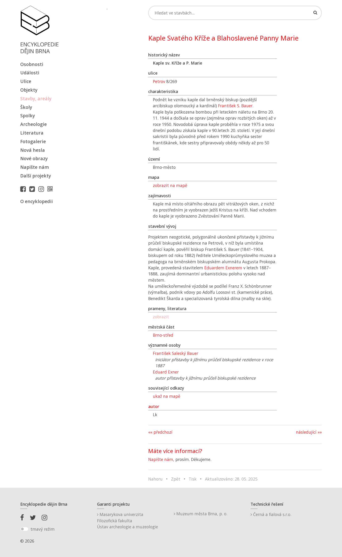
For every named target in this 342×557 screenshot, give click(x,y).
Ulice (25, 81)
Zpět (175, 479)
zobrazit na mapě (170, 185)
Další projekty (35, 176)
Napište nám (34, 167)
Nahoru (155, 479)
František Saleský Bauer (175, 353)
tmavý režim (42, 529)
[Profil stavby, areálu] (51, 189)
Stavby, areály (35, 98)
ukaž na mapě (166, 396)
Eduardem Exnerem (223, 267)
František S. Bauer (235, 105)
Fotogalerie (33, 141)
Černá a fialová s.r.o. (271, 514)
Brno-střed (163, 335)
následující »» (309, 432)
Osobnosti (31, 64)
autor (153, 406)
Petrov (159, 81)
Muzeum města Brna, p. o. (201, 513)
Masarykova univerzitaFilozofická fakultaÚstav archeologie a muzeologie (127, 520)
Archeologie (33, 124)
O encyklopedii (36, 201)
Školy (26, 107)
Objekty (28, 90)
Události (29, 72)
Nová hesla (32, 150)
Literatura (32, 133)
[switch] (24, 529)
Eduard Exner (166, 372)
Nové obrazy (34, 158)
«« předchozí (160, 432)
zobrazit (161, 316)
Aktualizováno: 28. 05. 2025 (231, 479)
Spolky (27, 115)
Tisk (193, 479)
